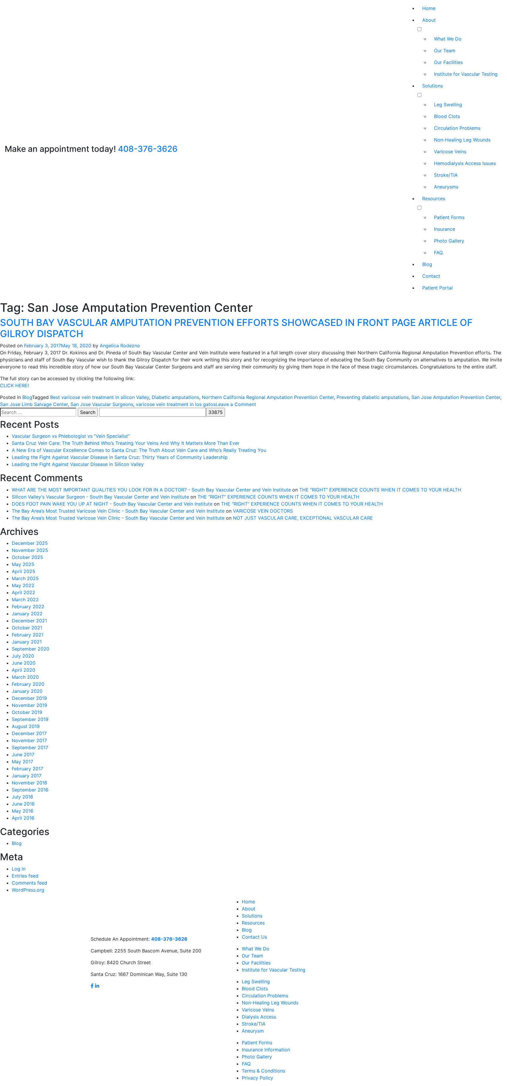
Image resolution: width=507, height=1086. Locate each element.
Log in (19, 869)
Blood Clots (447, 116)
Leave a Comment (236, 404)
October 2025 (27, 557)
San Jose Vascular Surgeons (101, 404)
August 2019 (26, 726)
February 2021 (27, 635)
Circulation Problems (457, 128)
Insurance (444, 229)
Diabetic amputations (175, 397)
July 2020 (23, 656)
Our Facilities (448, 62)
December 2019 (29, 698)
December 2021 (29, 621)
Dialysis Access (259, 1017)
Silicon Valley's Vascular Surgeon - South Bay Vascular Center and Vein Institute (100, 497)
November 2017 (29, 740)
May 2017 (22, 762)
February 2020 (28, 684)
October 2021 (27, 628)
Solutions (432, 86)
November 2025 (30, 550)
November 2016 (29, 783)
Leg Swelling (448, 104)
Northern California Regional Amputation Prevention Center (268, 397)
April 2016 (23, 818)
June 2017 (23, 754)
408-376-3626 (148, 149)
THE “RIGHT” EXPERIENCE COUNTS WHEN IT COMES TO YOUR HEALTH (380, 490)
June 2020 (24, 663)
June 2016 (23, 804)
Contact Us (254, 937)
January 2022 (27, 614)
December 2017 (29, 733)
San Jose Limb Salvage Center (34, 404)
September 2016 (30, 790)
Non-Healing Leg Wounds (462, 140)
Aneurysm (253, 1031)
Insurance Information (266, 1050)
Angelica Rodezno (120, 345)
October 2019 (27, 712)
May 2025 (23, 564)
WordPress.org (28, 890)
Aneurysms (446, 187)
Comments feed (29, 883)
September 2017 (30, 747)
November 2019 (29, 705)
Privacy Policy (257, 1078)
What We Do (448, 39)
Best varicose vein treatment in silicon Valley (99, 397)
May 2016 (22, 811)
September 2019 (30, 719)
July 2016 (22, 797)
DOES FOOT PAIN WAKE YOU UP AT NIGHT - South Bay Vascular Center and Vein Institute (112, 504)
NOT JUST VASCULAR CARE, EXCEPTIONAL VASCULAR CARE (303, 518)
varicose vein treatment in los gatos (176, 404)
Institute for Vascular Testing (466, 74)
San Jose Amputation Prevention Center (455, 397)
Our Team (444, 50)
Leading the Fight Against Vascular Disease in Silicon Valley (78, 464)
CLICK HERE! (14, 385)
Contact (431, 276)
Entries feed (25, 876)
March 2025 (25, 578)
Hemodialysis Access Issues (465, 163)
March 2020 (25, 677)
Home (428, 8)
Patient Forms (449, 217)
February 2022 (28, 606)
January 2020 (27, 691)
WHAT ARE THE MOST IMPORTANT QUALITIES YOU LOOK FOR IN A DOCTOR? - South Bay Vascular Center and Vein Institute (151, 490)
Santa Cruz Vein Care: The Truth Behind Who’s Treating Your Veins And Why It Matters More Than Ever (125, 443)
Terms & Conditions (263, 1071)
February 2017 (27, 769)
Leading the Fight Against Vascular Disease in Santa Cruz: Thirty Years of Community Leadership (120, 457)
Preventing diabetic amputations (373, 397)
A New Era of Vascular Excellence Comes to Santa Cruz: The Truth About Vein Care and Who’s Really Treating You (139, 450)
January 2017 (26, 776)
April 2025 (23, 571)
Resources (433, 198)
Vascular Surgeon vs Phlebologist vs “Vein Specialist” (71, 436)
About (429, 20)
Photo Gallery (449, 241)
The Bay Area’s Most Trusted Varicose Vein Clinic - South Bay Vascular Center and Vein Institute (118, 511)
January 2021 (27, 642)
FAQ (438, 252)
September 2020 (30, 649)
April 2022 (23, 592)
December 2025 (30, 543)
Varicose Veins (450, 151)
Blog (427, 264)
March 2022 (25, 599)
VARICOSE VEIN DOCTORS (263, 511)
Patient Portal (437, 288)
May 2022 (23, 585)
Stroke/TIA (446, 175)
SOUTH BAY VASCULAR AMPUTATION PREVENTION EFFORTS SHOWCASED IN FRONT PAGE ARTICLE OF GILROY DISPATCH (236, 328)
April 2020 (23, 670)
